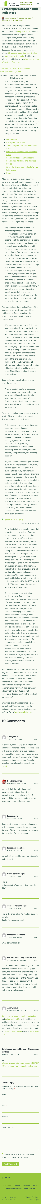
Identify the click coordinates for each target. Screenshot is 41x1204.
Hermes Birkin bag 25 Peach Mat (21, 957)
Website (5, 1117)
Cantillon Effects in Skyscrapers (20, 158)
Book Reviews (29, 1188)
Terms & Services (32, 1197)
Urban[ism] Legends (14, 1188)
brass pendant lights (16, 874)
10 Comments (18, 20)
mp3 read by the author (15, 56)
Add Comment (8, 1128)
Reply (36, 739)
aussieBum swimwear (13, 1031)
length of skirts (23, 31)
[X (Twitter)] (2, 1177)
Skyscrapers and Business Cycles (22, 53)
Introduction (11, 139)
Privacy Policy (34, 1200)
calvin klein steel (29, 1016)
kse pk (4, 766)
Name (5, 1094)
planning (26, 1185)
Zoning (35, 1185)
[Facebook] (6, 1177)
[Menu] (38, 3)
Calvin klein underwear (11, 1016)
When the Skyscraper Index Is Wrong (22, 167)
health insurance (14, 781)
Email (4, 1105)
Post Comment (10, 1164)
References (11, 170)
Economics (6, 20)
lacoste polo (12, 816)
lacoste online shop (16, 848)
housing (17, 1185)
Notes (8, 173)
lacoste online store (16, 935)
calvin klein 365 (12, 1019)
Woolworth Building (22, 712)
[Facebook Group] (9, 1177)
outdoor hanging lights (17, 906)
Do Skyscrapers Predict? (16, 142)
